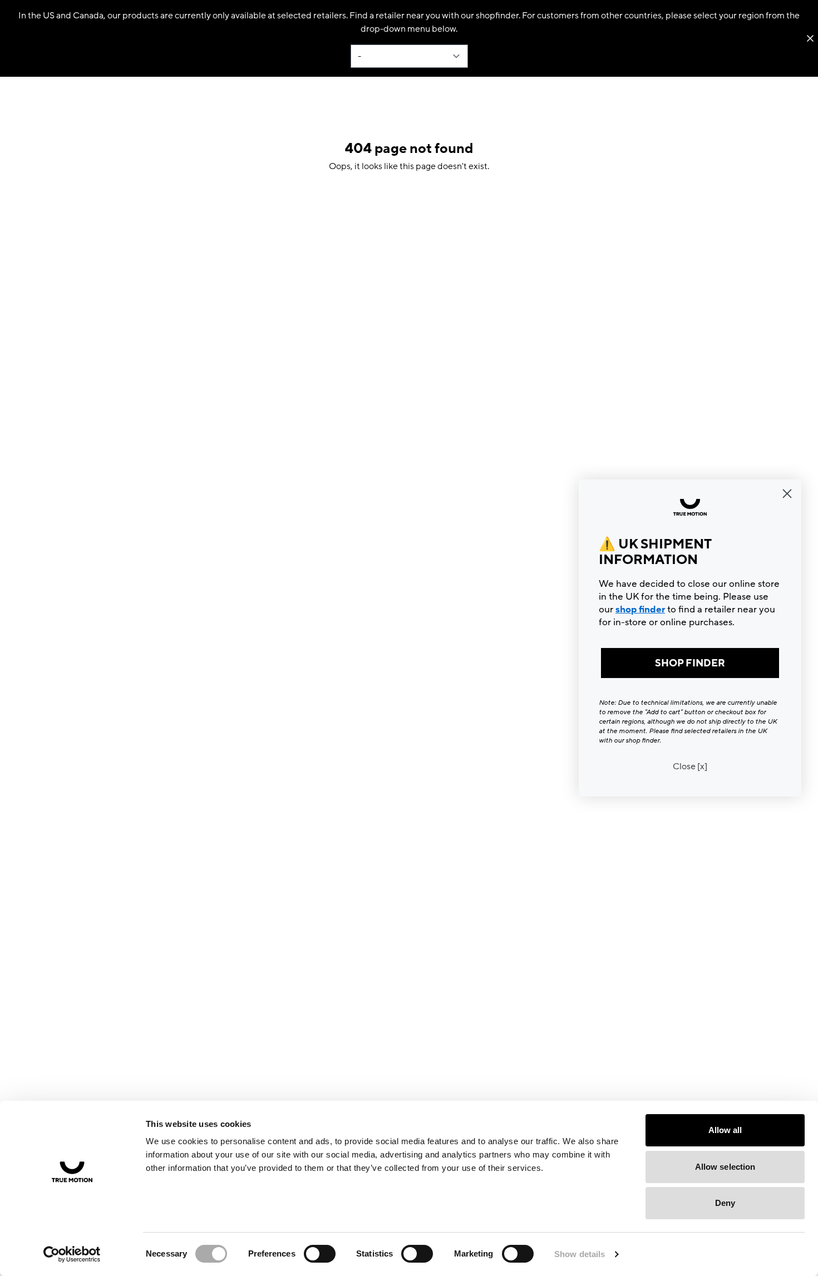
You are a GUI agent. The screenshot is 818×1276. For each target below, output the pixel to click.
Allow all (725, 1130)
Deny (725, 1203)
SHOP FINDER (690, 663)
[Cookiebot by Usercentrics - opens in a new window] (72, 1254)
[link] (690, 507)
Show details (579, 1254)
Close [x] (690, 766)
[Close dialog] (787, 493)
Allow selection (725, 1166)
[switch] (320, 1254)
